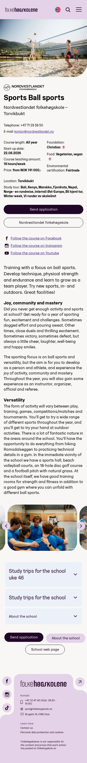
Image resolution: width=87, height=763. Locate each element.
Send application (44, 209)
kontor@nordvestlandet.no (34, 131)
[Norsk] (58, 9)
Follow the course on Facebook (36, 238)
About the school (23, 616)
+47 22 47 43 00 (34, 700)
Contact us (26, 727)
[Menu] (79, 10)
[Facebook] (7, 681)
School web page (45, 649)
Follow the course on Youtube (35, 253)
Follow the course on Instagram (36, 245)
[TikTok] (7, 707)
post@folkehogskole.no (38, 709)
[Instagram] (7, 694)
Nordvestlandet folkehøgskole (43, 222)
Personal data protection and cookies (42, 732)
